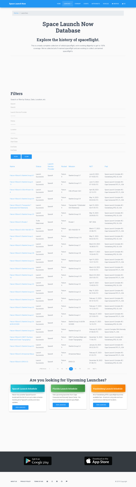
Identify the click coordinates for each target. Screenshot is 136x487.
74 (57, 369)
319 (89, 369)
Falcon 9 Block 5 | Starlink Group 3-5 (22, 284)
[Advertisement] (68, 72)
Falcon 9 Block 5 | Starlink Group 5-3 (22, 331)
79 (80, 369)
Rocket (64, 166)
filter (16, 156)
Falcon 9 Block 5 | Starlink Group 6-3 (22, 292)
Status (13, 121)
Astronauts (96, 3)
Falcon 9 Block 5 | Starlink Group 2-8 (22, 253)
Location (13, 129)
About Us (14, 481)
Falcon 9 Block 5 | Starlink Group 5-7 (22, 175)
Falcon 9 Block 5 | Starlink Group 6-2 (22, 261)
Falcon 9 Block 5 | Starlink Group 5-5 (22, 268)
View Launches (20, 407)
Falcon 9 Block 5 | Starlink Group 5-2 (22, 346)
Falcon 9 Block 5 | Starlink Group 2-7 (22, 245)
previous (42, 369)
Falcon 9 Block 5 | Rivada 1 (19, 222)
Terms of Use (38, 481)
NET (91, 166)
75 (62, 369)
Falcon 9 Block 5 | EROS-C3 (19, 362)
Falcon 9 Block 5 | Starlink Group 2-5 (22, 307)
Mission (72, 166)
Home (59, 3)
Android (116, 3)
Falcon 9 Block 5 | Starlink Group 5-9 (22, 199)
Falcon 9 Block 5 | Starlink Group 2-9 (22, 214)
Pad (106, 166)
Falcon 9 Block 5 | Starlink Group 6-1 (22, 315)
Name (12, 166)
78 (75, 369)
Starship (78, 3)
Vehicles (106, 3)
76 (66, 369)
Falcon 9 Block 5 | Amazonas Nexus (22, 354)
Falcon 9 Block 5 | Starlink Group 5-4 (22, 299)
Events (86, 3)
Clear (27, 156)
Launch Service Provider (19, 112)
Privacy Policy (26, 481)
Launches (67, 3)
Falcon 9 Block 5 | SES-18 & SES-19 (21, 230)
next (95, 369)
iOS (124, 3)
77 (71, 369)
